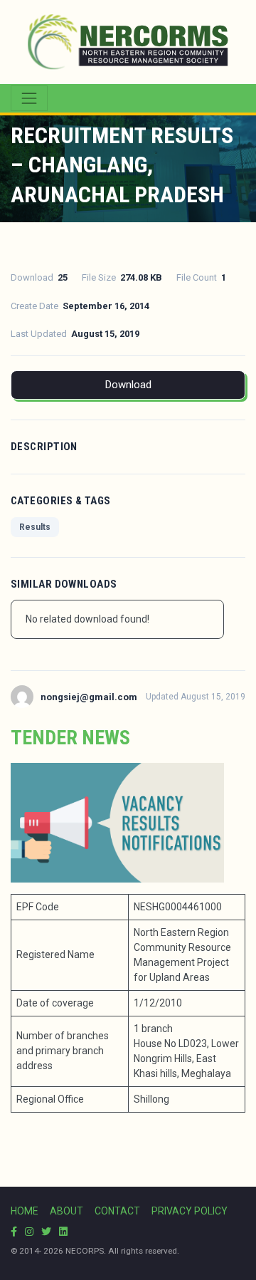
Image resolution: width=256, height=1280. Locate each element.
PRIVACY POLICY (189, 1211)
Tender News (70, 737)
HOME (24, 1211)
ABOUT (66, 1211)
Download (128, 384)
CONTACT (117, 1211)
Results (34, 527)
